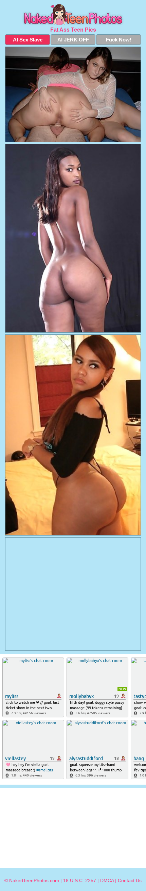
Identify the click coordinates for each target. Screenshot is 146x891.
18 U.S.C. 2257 (79, 880)
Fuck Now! (118, 39)
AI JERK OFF (73, 39)
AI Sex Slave (27, 39)
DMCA (107, 880)
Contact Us (130, 880)
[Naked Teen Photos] (73, 15)
